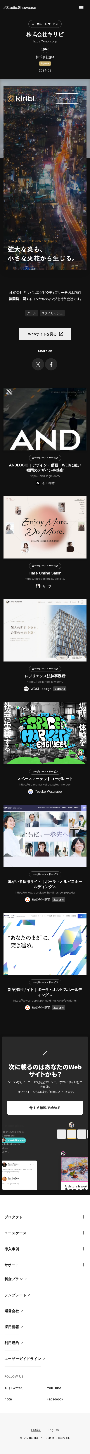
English (53, 1430)
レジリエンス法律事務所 (45, 676)
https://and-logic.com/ (45, 476)
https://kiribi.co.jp (45, 41)
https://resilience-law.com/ (45, 681)
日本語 (36, 1430)
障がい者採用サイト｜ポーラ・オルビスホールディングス (45, 884)
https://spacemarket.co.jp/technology (45, 784)
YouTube (54, 1388)
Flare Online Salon (45, 573)
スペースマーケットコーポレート (45, 779)
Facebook (55, 1399)
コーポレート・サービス (45, 24)
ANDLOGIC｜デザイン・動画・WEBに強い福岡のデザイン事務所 (45, 468)
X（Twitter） (15, 1388)
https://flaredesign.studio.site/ (45, 578)
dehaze (81, 7)
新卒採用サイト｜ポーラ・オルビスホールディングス (45, 992)
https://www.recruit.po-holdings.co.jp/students (45, 1000)
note (8, 1399)
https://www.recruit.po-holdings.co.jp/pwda (45, 892)
